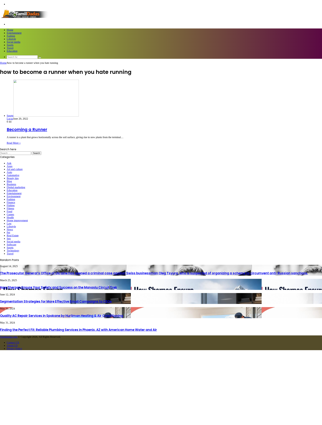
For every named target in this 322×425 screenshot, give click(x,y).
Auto (9, 172)
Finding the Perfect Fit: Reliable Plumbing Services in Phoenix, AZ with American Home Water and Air (78, 330)
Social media (13, 42)
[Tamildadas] (25, 18)
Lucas (10, 118)
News (10, 229)
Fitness (10, 208)
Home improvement (17, 220)
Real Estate (13, 235)
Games (10, 214)
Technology (13, 250)
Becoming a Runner (27, 129)
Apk (9, 163)
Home (10, 29)
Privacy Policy (14, 348)
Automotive (13, 175)
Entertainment (14, 32)
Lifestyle (11, 39)
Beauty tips (13, 178)
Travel (10, 48)
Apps (9, 166)
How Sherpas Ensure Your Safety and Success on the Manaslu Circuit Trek (58, 287)
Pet (8, 232)
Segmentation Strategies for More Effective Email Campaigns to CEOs (56, 301)
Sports (10, 45)
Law (9, 223)
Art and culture (15, 169)
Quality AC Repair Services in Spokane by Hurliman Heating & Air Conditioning (61, 315)
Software (11, 244)
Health (10, 217)
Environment (13, 196)
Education (12, 51)
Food (9, 211)
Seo (9, 238)
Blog (9, 181)
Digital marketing (16, 187)
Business (11, 184)
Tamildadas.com (9, 336)
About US (12, 345)
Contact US (13, 342)
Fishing (11, 205)
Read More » (14, 142)
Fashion (11, 35)
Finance (11, 202)
